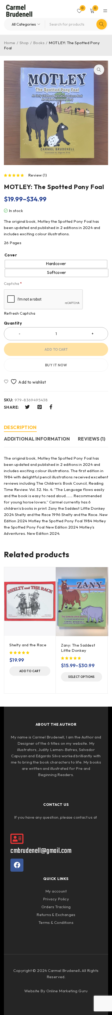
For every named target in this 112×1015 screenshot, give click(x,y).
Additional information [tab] (37, 439)
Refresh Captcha (19, 313)
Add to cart (56, 349)
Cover (10, 255)
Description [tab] (20, 427)
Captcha (13, 283)
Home (9, 42)
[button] (99, 69)
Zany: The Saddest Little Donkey (78, 648)
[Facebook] (16, 865)
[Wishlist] (25, 381)
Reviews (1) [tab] (91, 439)
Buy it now (56, 365)
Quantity (13, 323)
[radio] (56, 264)
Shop (24, 42)
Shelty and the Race (27, 644)
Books (39, 42)
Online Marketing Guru (67, 990)
